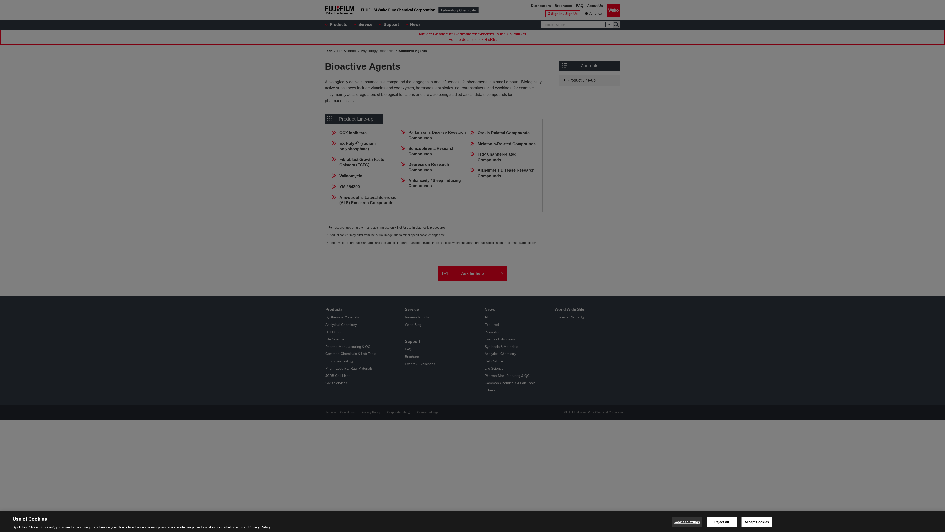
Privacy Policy (259, 527)
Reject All (721, 522)
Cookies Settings (687, 522)
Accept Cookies (757, 522)
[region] (472, 521)
